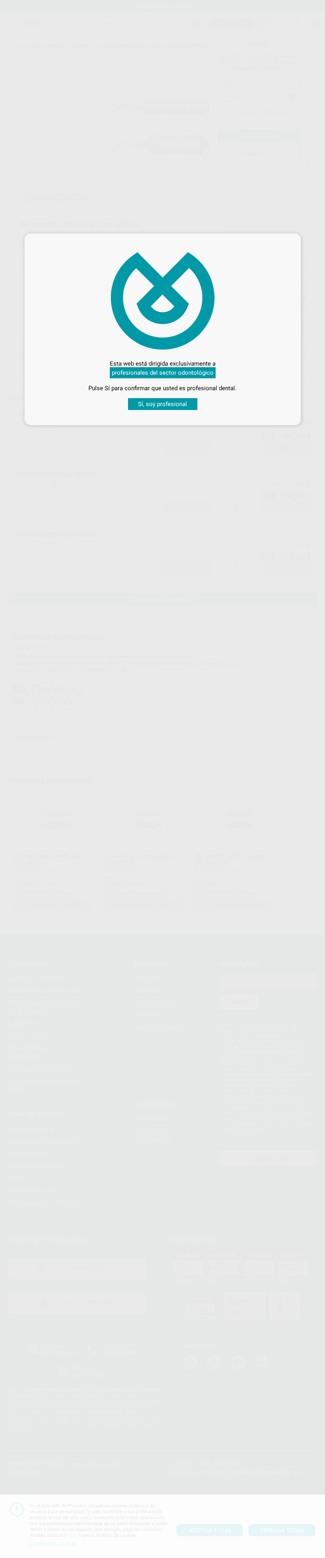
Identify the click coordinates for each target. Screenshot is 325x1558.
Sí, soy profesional (162, 404)
